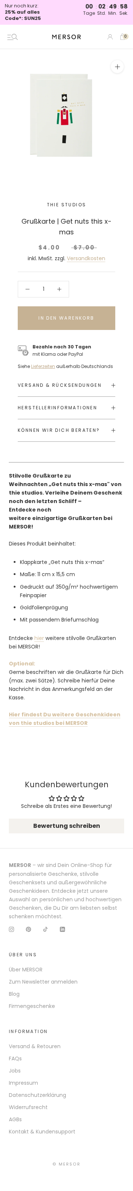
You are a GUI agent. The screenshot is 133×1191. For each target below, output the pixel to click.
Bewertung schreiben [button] (66, 826)
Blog (14, 994)
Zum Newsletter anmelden (43, 981)
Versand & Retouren (35, 1046)
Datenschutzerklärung (37, 1095)
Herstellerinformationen (57, 408)
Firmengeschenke (32, 1006)
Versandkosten (86, 258)
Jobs (15, 1070)
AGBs (15, 1119)
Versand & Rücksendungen (60, 385)
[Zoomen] (117, 66)
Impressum (23, 1083)
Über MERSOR (25, 969)
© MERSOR (66, 1164)
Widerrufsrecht (28, 1107)
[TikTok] (45, 929)
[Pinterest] (28, 929)
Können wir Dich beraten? (59, 430)
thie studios (66, 205)
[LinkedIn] (62, 929)
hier (39, 638)
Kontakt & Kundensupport (42, 1131)
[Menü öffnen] (12, 37)
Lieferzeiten (43, 366)
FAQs (15, 1058)
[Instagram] (11, 929)
